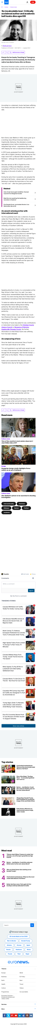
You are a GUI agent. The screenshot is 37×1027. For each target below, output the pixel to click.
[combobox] (18, 925)
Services (4, 1004)
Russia (8, 949)
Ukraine (9, 945)
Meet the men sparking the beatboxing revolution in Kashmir (15, 199)
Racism (16, 508)
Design (3, 466)
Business (4, 976)
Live (33, 2)
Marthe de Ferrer (7, 45)
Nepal (27, 954)
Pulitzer (26, 508)
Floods (10, 954)
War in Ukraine (11, 941)
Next (21, 980)
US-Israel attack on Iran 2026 (18, 936)
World (21, 973)
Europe (3, 973)
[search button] (32, 925)
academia (7, 512)
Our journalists (24, 992)
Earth (2, 980)
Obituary (6, 508)
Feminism (22, 503)
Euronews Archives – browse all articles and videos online (8, 997)
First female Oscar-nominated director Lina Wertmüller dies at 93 (16, 205)
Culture (6, 7)
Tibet (18, 954)
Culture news (13, 7)
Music (29, 949)
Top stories (7, 762)
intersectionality (9, 503)
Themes (3, 968)
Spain (28, 945)
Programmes (5, 992)
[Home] (2, 7)
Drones (19, 945)
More (3, 1009)
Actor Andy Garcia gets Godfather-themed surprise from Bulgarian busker (16, 192)
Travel (21, 984)
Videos (22, 988)
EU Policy (22, 976)
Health (3, 984)
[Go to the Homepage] (6, 2)
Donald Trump (25, 941)
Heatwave (19, 949)
